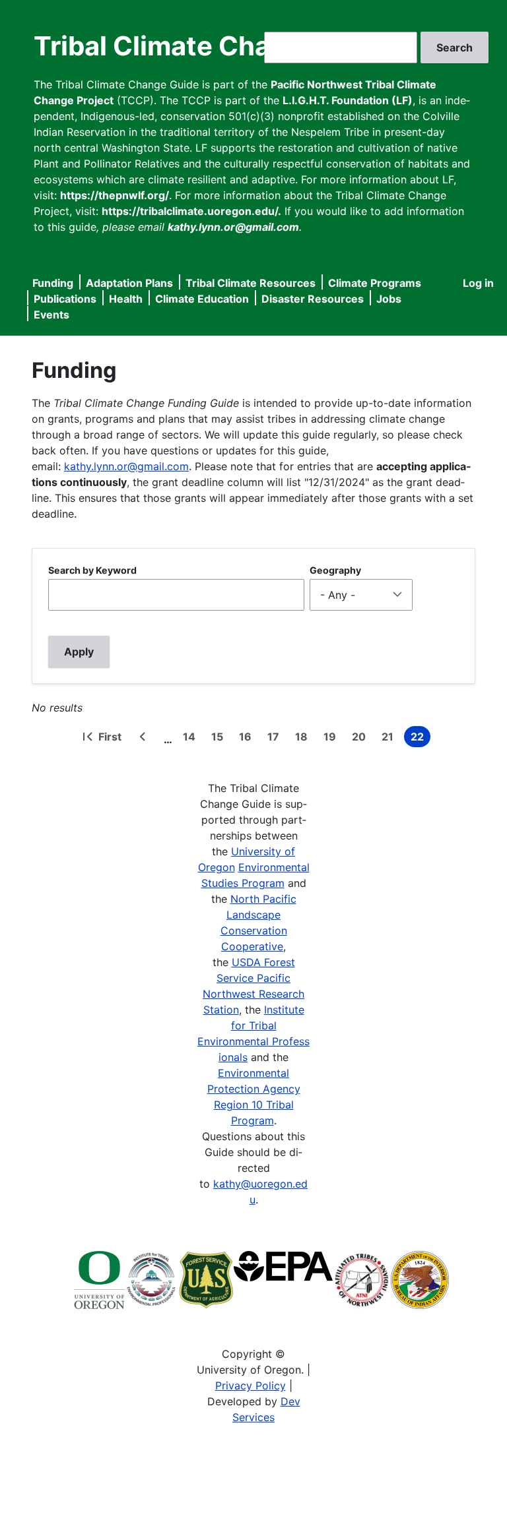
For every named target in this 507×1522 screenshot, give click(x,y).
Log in (478, 282)
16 (248, 738)
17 (276, 738)
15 (219, 738)
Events (51, 314)
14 (192, 738)
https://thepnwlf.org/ (114, 195)
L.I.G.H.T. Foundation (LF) (348, 100)
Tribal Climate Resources (251, 282)
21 (390, 738)
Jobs (388, 298)
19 (332, 738)
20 (361, 738)
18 (304, 738)
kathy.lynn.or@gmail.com (126, 466)
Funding (52, 282)
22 (420, 738)
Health (126, 298)
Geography (335, 570)
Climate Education (202, 298)
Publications (65, 298)
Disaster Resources (312, 298)
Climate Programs (374, 282)
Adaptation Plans (129, 282)
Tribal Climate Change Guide (217, 46)
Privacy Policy (250, 1385)
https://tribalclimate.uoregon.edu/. (191, 211)
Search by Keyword (92, 570)
